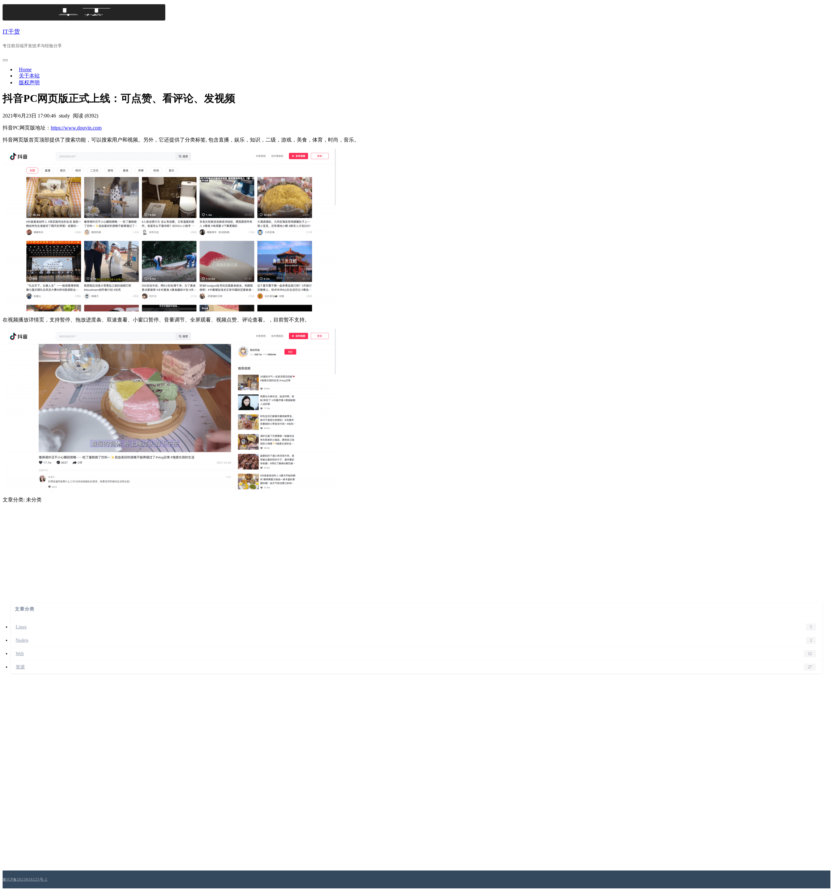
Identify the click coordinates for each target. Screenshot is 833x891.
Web (20, 653)
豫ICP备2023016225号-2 (25, 879)
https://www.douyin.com (76, 127)
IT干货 (11, 31)
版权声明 (29, 82)
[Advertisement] (416, 549)
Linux (21, 626)
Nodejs (22, 640)
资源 (20, 667)
